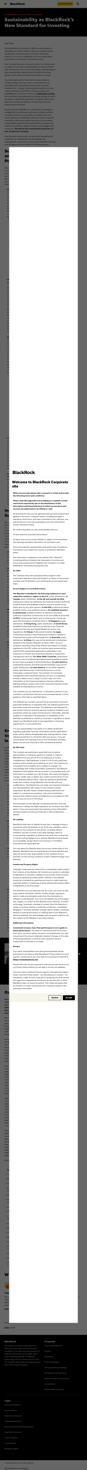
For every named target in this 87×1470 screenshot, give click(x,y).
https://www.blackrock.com (25, 960)
